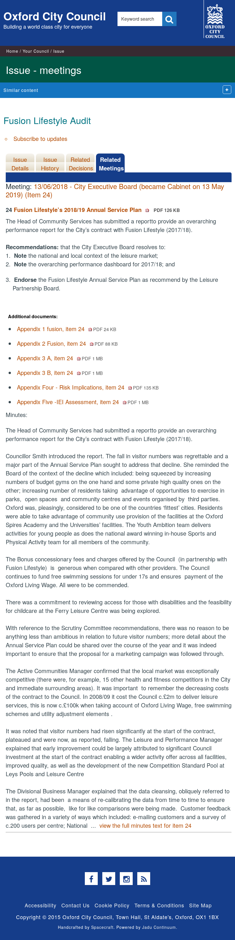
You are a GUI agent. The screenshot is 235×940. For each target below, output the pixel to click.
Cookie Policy (112, 905)
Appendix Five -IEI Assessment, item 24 (83, 402)
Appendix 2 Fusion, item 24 (67, 343)
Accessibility (40, 905)
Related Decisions (81, 163)
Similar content (20, 90)
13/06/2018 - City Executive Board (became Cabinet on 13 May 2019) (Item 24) (115, 190)
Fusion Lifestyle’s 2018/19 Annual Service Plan (97, 209)
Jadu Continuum (159, 927)
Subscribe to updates (40, 138)
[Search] (169, 19)
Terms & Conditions (159, 905)
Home (12, 51)
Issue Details (20, 163)
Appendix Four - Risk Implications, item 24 (88, 387)
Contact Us (75, 905)
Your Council (36, 51)
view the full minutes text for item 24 (145, 825)
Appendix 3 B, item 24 (60, 372)
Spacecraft (102, 927)
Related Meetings (111, 163)
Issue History (50, 163)
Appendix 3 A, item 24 (60, 358)
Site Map (200, 905)
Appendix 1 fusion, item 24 (66, 329)
